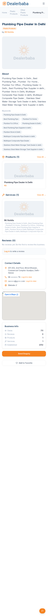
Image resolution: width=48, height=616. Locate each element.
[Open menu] (43, 3)
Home (4, 12)
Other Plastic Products (24, 12)
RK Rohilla (9, 32)
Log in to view (26, 277)
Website (11, 285)
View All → (41, 157)
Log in (7, 251)
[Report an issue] (42, 610)
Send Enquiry (24, 354)
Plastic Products (14, 12)
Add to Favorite (25, 363)
